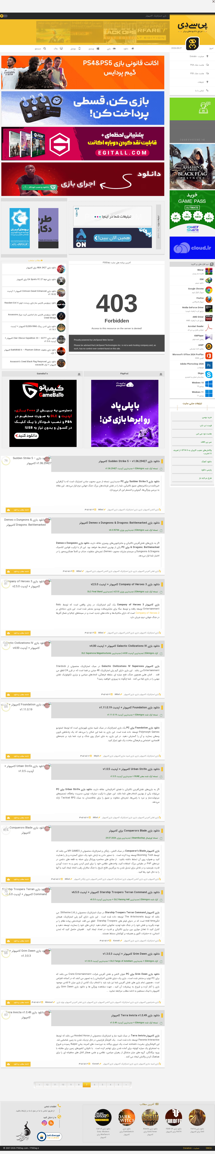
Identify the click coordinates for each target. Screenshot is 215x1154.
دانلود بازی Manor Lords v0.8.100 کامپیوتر (53, 25)
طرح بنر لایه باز (205, 478)
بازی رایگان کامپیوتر (82, 879)
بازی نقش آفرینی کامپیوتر (148, 571)
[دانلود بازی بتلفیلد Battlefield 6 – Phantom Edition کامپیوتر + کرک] (61, 351)
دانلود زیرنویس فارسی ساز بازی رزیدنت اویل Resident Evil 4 (30, 303)
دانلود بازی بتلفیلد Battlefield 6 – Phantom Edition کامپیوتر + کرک (30, 351)
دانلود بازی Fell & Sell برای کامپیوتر (197, 1130)
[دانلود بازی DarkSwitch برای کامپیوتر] (126, 1117)
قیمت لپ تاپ (206, 425)
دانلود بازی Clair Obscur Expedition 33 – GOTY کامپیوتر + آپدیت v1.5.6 (30, 340)
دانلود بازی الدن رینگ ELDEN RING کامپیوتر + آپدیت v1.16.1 (33, 328)
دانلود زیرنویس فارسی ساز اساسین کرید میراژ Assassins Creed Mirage (32, 316)
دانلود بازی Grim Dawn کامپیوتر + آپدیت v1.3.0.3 (131, 954)
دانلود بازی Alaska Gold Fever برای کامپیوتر (150, 1131)
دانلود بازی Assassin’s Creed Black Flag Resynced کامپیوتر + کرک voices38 (33, 363)
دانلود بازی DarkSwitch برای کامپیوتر (127, 1131)
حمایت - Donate (197, 56)
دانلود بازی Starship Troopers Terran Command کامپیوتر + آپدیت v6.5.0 (116, 892)
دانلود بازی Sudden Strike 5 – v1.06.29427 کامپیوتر (129, 461)
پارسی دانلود (206, 469)
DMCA (209, 1148)
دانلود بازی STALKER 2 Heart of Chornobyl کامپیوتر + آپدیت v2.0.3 (86, 25)
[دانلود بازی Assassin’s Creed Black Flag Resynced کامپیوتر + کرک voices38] (61, 363)
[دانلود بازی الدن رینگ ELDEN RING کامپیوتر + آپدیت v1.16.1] (61, 328)
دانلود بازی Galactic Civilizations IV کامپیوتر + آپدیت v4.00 (125, 646)
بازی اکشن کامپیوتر (151, 509)
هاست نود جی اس (204, 433)
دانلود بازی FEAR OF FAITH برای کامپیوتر (173, 1130)
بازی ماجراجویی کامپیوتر (149, 1002)
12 (47, 1084)
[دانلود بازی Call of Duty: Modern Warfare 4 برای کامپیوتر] (103, 1117)
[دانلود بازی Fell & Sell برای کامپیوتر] (197, 1117)
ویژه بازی (60, 1002)
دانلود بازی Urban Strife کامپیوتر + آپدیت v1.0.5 (131, 769)
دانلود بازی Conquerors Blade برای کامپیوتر (134, 831)
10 (63, 1084)
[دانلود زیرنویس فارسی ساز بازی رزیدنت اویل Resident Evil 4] (61, 304)
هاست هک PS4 (197, 65)
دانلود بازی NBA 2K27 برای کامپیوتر (41, 267)
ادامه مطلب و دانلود (21, 510)
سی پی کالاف (206, 442)
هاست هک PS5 (197, 73)
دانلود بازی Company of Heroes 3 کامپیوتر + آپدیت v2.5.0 (125, 584)
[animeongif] (112, 247)
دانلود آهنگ (207, 461)
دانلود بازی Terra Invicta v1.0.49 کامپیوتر (135, 1015)
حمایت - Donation (191, 1148)
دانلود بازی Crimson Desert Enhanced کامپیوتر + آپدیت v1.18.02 (31, 293)
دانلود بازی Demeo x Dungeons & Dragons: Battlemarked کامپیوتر (119, 523)
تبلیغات (201, 82)
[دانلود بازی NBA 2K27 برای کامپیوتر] (61, 269)
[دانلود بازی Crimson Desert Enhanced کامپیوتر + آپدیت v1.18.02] (61, 292)
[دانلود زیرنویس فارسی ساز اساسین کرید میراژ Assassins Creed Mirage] (61, 316)
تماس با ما (199, 90)
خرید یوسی (207, 417)
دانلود (125, 48)
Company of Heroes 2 (147, 613)
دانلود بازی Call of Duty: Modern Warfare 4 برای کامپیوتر (153, 25)
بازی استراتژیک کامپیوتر (128, 509)
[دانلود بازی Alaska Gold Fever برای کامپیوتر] (150, 1117)
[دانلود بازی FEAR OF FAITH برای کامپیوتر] (173, 1117)
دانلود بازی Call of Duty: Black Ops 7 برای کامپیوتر (119, 25)
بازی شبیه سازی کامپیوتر (124, 756)
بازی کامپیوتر (113, 509)
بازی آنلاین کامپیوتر (135, 879)
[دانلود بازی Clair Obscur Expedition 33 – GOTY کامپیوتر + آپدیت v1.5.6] (61, 339)
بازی (140, 509)
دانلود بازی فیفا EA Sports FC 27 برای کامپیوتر (36, 279)
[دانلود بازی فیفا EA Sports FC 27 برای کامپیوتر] (61, 281)
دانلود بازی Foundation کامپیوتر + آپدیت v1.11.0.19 (129, 708)
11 (55, 1084)
